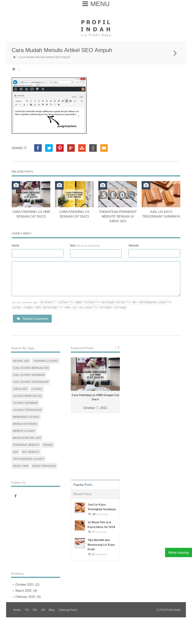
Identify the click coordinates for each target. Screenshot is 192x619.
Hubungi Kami (68, 610)
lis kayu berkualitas (27, 395)
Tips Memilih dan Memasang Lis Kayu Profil (101, 544)
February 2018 (25, 596)
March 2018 (23, 590)
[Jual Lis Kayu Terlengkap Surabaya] (79, 507)
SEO (15, 451)
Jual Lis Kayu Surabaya (29, 374)
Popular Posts (82, 484)
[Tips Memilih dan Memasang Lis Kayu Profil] (79, 543)
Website (134, 245)
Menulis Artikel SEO (27, 437)
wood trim (20, 465)
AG (43, 610)
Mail (85, 245)
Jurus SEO (20, 388)
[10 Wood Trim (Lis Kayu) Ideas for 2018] (79, 525)
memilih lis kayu (24, 430)
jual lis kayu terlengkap (31, 381)
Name (15, 245)
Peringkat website (26, 444)
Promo (48, 444)
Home (17, 610)
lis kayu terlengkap (27, 409)
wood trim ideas (44, 465)
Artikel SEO (21, 360)
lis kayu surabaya (25, 402)
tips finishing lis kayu (28, 458)
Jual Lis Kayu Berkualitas (31, 367)
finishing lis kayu (45, 360)
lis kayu (36, 388)
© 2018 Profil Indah (168, 610)
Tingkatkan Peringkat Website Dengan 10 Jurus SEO (118, 216)
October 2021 (24, 584)
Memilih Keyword (25, 423)
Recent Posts (82, 494)
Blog (52, 610)
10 (93, 514)
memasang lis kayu (26, 416)
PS (27, 610)
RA (35, 610)
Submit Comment (35, 318)
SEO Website (30, 451)
